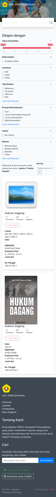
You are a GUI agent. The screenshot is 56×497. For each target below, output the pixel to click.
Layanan (6, 405)
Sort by (39, 163)
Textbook (9, 91)
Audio (7, 75)
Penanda (19, 219)
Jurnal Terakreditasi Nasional (17, 114)
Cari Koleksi (46, 460)
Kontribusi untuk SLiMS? (19, 476)
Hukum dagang (14, 213)
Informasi (7, 402)
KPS (6, 97)
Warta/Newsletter (12, 120)
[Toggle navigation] (50, 4)
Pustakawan (8, 408)
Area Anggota (9, 412)
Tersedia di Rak (11, 61)
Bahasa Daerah (11, 148)
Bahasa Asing (11, 146)
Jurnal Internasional (13, 117)
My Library (9, 135)
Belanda (8, 151)
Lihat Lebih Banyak (10, 101)
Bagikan (29, 219)
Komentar (10, 219)
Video (7, 77)
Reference (9, 88)
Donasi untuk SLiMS (17, 470)
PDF (6, 72)
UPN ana (9, 94)
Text (7, 112)
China (7, 154)
